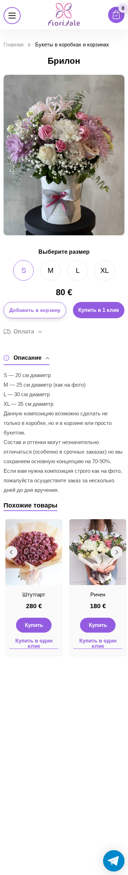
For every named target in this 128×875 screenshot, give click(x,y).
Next (117, 552)
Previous (11, 552)
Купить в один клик (34, 643)
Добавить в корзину (34, 310)
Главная (13, 44)
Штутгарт (33, 594)
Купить (34, 625)
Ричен (97, 594)
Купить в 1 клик (98, 310)
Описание (28, 358)
